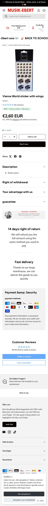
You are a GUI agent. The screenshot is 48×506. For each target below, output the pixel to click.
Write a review (24, 356)
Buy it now (24, 144)
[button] (44, 10)
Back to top (24, 393)
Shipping (15, 119)
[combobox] (24, 16)
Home (4, 45)
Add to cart (32, 137)
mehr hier (9, 424)
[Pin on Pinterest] (20, 156)
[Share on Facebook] (15, 156)
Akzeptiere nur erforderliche (24, 500)
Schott (5, 101)
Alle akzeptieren (24, 494)
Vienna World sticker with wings (19, 45)
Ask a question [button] (24, 362)
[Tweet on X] (10, 156)
